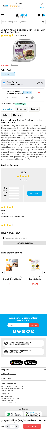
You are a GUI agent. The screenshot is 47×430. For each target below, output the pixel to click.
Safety (6, 115)
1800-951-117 (27, 342)
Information (7, 109)
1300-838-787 (15, 342)
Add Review (34, 193)
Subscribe (34, 325)
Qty (2, 426)
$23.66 (39, 83)
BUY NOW (32, 426)
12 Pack (8, 74)
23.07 (40, 92)
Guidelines (21, 109)
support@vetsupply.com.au (20, 351)
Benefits (34, 109)
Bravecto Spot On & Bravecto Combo (35, 278)
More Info (17, 115)
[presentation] (2, 272)
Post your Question (24, 243)
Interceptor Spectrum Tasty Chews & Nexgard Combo (12, 278)
